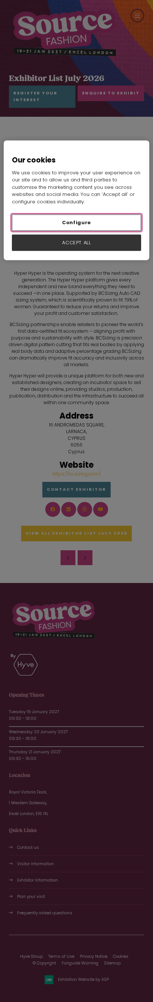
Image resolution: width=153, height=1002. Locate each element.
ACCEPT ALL (76, 242)
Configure (76, 222)
